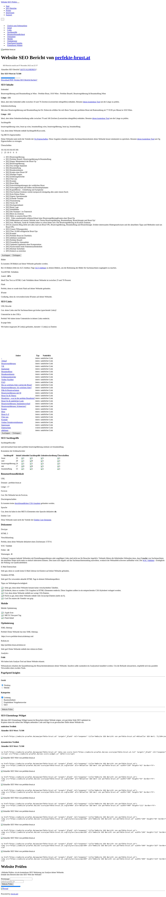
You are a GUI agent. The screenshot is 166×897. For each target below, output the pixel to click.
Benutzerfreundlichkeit (16, 34)
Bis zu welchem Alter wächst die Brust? (16, 385)
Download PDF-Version (10, 80)
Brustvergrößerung (8, 364)
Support (9, 15)
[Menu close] (1, 22)
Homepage (5, 879)
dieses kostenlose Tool (91, 102)
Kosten (4, 409)
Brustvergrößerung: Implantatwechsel (15, 404)
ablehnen (4, 430)
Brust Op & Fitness (8, 396)
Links (9, 30)
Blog (3, 412)
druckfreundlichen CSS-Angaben (27, 503)
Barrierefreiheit (9, 700)
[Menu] (2, 19)
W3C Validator (148, 560)
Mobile (10, 39)
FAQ (3, 382)
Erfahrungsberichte (8, 377)
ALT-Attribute (40, 268)
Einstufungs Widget (14, 45)
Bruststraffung (6, 372)
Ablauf (4, 361)
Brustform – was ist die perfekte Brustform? (18, 398)
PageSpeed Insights (14, 43)
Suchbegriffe (12, 32)
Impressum (10, 13)
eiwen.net (14, 894)
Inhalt (9, 28)
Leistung (7, 697)
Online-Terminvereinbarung (12, 422)
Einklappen (16, 255)
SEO (6, 705)
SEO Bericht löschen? (28, 80)
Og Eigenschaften (41, 139)
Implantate (5, 369)
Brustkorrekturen (7, 374)
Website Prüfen (7, 709)
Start (7, 6)
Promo (8, 10)
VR (2, 366)
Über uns (4, 417)
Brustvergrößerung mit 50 (11, 393)
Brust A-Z (5, 414)
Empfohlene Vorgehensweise (15, 702)
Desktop (7, 685)
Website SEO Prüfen (9, 2)
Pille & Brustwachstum (10, 390)
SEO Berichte (11, 8)
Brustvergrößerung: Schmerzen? (13, 406)
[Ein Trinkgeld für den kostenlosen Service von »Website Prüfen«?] (4, 889)
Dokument (11, 37)
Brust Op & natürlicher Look (12, 401)
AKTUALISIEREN (28, 69)
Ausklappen (6, 255)
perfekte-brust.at (72, 57)
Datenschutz (6, 428)
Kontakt (4, 420)
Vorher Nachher (7, 380)
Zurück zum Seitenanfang (17, 26)
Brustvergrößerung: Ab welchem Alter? (16, 388)
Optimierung (12, 41)
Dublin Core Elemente (42, 520)
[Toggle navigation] (18, 2)
